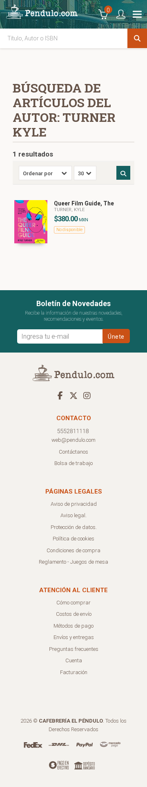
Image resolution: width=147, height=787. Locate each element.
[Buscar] (137, 38)
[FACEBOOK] (60, 395)
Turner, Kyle (69, 209)
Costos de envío (73, 614)
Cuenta (73, 660)
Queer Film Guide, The (84, 203)
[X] (73, 395)
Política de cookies (73, 539)
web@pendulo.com (73, 440)
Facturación (73, 672)
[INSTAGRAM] (87, 395)
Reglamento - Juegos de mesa (73, 562)
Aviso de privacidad (74, 504)
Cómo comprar (73, 603)
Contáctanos (73, 452)
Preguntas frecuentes (73, 649)
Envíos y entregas (73, 637)
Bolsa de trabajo (73, 463)
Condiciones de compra (73, 550)
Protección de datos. (74, 527)
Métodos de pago (73, 626)
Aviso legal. (73, 515)
